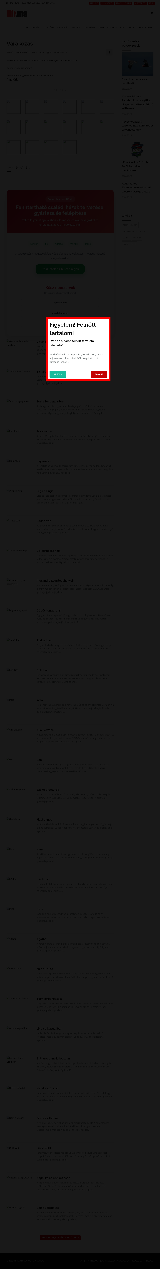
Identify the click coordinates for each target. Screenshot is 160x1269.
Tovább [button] (99, 374)
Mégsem (57, 374)
